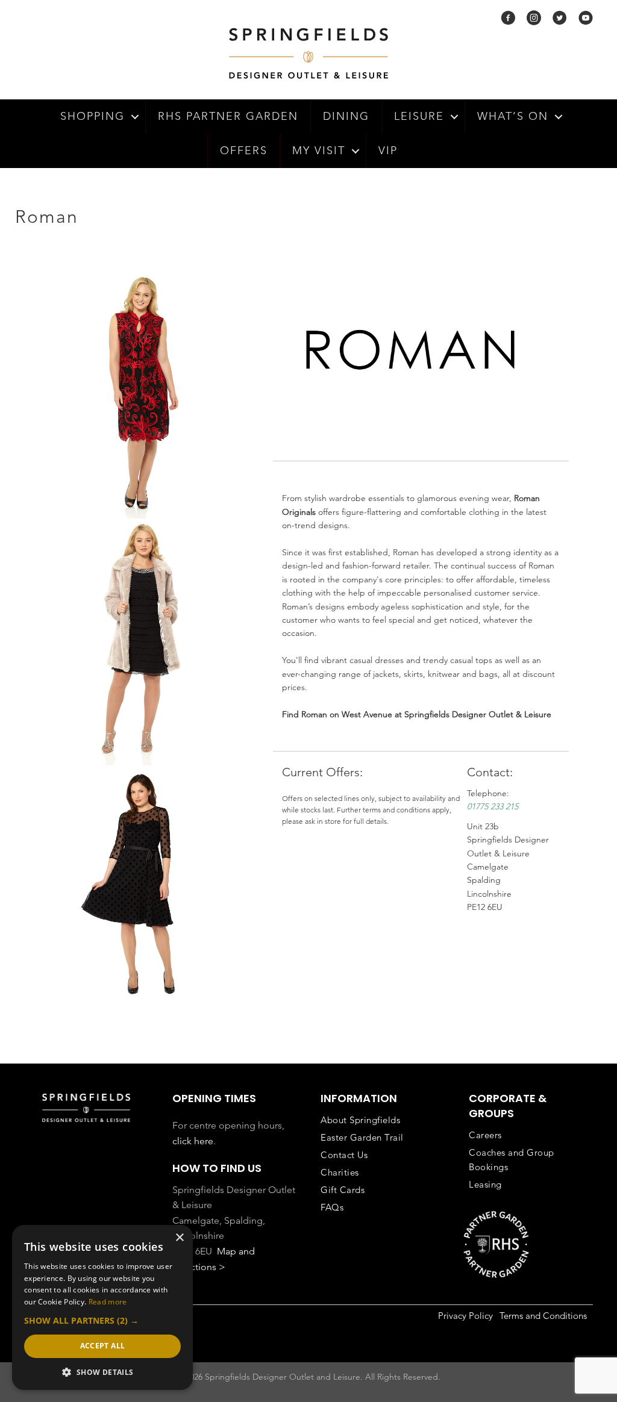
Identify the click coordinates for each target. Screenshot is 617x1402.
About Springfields (360, 1120)
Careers (485, 1135)
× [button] (179, 1237)
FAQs (332, 1207)
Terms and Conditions (543, 1315)
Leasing (485, 1184)
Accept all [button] (102, 1346)
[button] (135, 116)
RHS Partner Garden (228, 116)
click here (192, 1141)
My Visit (318, 150)
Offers (244, 150)
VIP (388, 150)
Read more (108, 1302)
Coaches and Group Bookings (511, 1160)
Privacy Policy (465, 1315)
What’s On (512, 116)
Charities (340, 1172)
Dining (346, 116)
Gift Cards (343, 1189)
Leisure (419, 116)
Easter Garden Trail (362, 1137)
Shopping (92, 116)
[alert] (102, 1307)
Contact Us (344, 1155)
